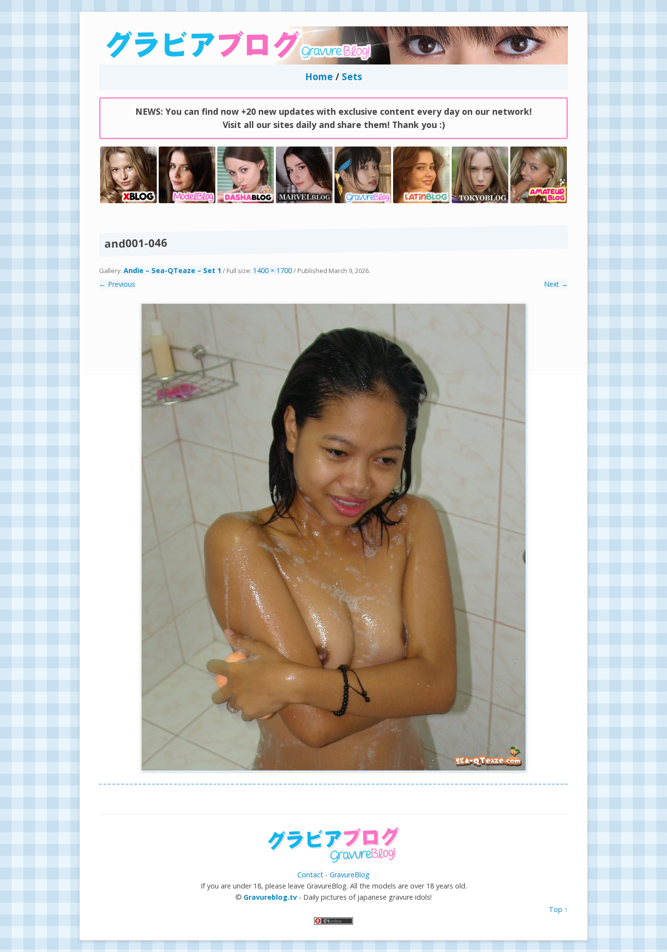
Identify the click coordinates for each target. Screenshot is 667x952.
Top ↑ (558, 909)
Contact (310, 874)
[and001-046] (333, 537)
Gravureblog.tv (270, 897)
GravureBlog (350, 874)
